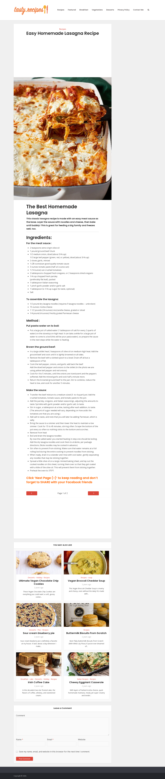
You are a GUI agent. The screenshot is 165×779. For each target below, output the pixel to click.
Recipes (60, 10)
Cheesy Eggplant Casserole (86, 682)
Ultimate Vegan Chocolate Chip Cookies (39, 582)
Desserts (110, 10)
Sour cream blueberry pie (38, 633)
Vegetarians (97, 10)
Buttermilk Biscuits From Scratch (86, 633)
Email (50, 739)
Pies (39, 630)
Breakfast (83, 10)
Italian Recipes (82, 679)
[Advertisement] (63, 57)
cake (31, 679)
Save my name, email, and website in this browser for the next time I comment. (54, 751)
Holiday (39, 577)
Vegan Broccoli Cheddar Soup (86, 580)
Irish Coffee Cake (38, 682)
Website (81, 739)
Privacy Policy (123, 10)
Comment (20, 715)
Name (19, 739)
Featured (72, 10)
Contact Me (138, 10)
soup (90, 577)
